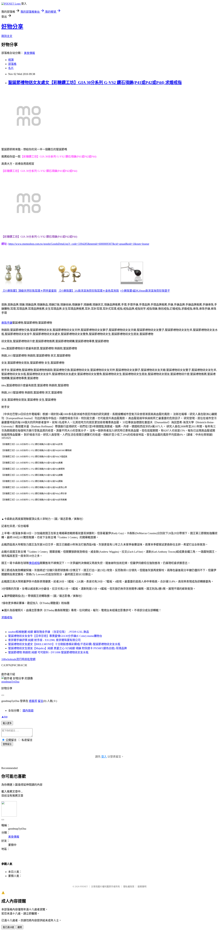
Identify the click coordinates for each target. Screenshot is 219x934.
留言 (40, 701)
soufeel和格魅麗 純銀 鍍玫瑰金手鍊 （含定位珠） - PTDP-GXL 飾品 (48, 631)
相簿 (11, 59)
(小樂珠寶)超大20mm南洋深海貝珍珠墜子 (145, 290)
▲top (4, 716)
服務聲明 (142, 886)
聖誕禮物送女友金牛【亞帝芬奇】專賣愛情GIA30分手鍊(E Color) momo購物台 (55, 635)
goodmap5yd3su (10, 681)
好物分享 (12, 26)
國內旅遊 (28, 710)
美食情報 (29, 53)
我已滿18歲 (8, 927)
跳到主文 (6, 36)
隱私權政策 (128, 886)
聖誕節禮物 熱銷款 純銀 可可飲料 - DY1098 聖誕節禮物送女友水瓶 (48, 652)
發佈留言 (7, 744)
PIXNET (84, 886)
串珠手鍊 (6, 322)
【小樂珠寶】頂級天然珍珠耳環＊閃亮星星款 (29, 290)
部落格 (12, 63)
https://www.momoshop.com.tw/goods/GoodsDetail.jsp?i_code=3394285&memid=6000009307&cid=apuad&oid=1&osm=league (78, 243)
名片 (11, 68)
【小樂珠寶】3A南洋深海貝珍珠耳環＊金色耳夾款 (88, 290)
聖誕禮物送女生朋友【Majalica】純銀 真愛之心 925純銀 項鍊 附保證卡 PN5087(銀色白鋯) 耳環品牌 (67, 648)
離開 (19, 927)
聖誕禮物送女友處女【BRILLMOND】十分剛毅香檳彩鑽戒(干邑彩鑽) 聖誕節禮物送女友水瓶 (64, 644)
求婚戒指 (6, 617)
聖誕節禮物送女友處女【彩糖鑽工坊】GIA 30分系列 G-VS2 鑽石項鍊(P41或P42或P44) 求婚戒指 (95, 82)
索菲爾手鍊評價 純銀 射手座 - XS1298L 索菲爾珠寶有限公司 (44, 640)
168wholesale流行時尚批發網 (18, 659)
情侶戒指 (34, 563)
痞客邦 (33, 701)
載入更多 (7, 723)
